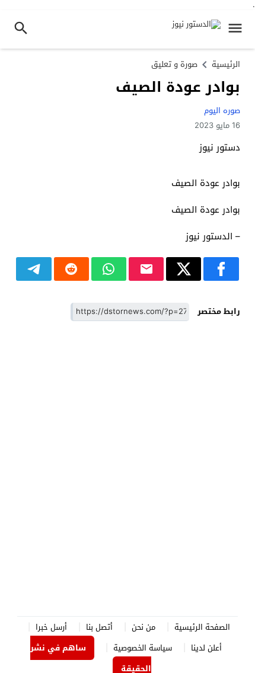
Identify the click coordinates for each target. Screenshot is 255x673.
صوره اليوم (222, 110)
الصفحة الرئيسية (202, 627)
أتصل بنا (99, 627)
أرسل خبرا (51, 627)
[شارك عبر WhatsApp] (108, 269)
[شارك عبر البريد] (146, 269)
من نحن (143, 627)
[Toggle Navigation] (238, 29)
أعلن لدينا (206, 647)
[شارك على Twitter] (183, 269)
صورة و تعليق (174, 64)
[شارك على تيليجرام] (33, 269)
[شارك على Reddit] (71, 269)
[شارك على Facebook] (220, 269)
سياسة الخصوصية (142, 647)
